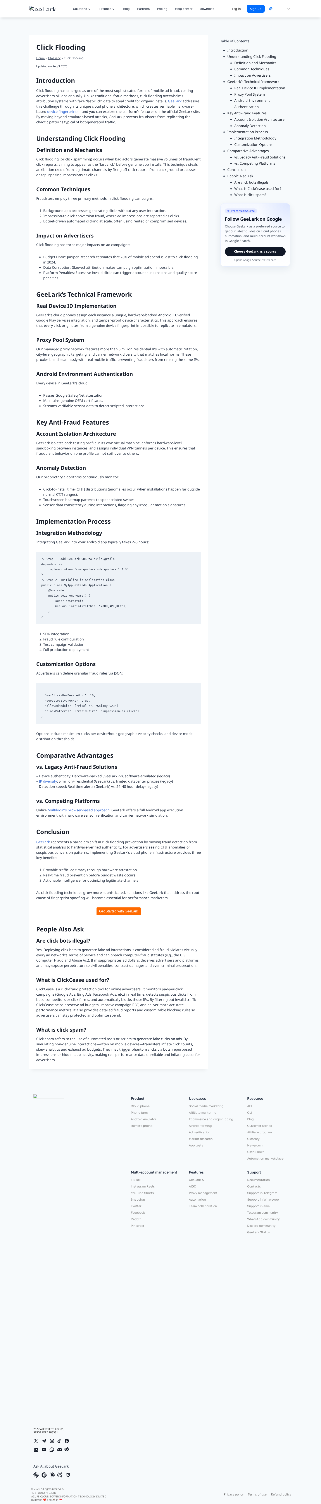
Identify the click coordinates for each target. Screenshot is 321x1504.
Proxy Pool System (249, 94)
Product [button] (105, 8)
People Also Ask (240, 176)
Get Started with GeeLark (118, 911)
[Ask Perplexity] (59, 1475)
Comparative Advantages (248, 150)
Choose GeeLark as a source (255, 251)
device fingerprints (62, 111)
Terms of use (257, 1494)
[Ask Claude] (52, 1475)
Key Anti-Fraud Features (247, 113)
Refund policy (281, 1494)
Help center (183, 8)
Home (40, 58)
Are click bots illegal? (251, 182)
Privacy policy (233, 1494)
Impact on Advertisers (252, 75)
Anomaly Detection (250, 125)
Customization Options (253, 144)
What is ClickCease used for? (257, 188)
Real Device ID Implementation (259, 88)
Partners (143, 8)
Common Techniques (251, 69)
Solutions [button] (80, 8)
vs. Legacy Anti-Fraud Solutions (259, 157)
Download (207, 8)
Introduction (237, 50)
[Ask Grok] (67, 1475)
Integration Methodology (255, 138)
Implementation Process (247, 131)
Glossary (54, 58)
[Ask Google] (44, 1475)
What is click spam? (250, 194)
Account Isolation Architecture (259, 119)
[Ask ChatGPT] (36, 1475)
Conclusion (236, 169)
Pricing (162, 8)
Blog (126, 8)
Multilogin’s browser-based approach (79, 810)
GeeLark (175, 101)
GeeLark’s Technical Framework (253, 81)
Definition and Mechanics (255, 62)
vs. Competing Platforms (254, 163)
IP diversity (48, 781)
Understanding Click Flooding (251, 56)
